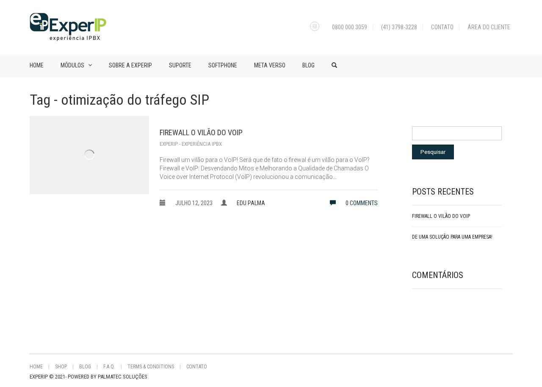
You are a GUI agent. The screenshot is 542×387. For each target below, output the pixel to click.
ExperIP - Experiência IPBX (191, 144)
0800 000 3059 (349, 27)
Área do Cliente (488, 27)
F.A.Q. (109, 367)
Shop (61, 367)
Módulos (72, 65)
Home (37, 65)
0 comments (361, 203)
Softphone (222, 65)
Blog (308, 65)
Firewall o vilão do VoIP (201, 132)
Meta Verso (269, 65)
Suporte (180, 65)
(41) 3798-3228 (399, 27)
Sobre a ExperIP (130, 65)
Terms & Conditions (150, 367)
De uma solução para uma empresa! (452, 237)
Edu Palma (251, 203)
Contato (442, 27)
